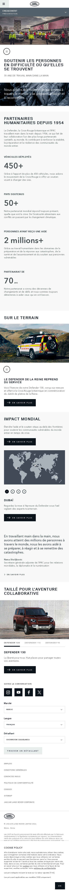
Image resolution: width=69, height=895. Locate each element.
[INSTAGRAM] (8, 692)
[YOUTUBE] (18, 692)
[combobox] (34, 709)
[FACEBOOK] (29, 692)
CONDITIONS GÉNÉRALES (15, 770)
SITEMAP (8, 796)
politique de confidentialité (45, 868)
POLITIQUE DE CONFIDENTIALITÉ (18, 783)
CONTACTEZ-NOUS (12, 776)
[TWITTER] (39, 692)
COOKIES (8, 789)
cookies (26, 866)
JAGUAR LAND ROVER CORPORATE (19, 802)
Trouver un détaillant (23, 751)
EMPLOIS (8, 763)
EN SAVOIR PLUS (22, 403)
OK (60, 886)
